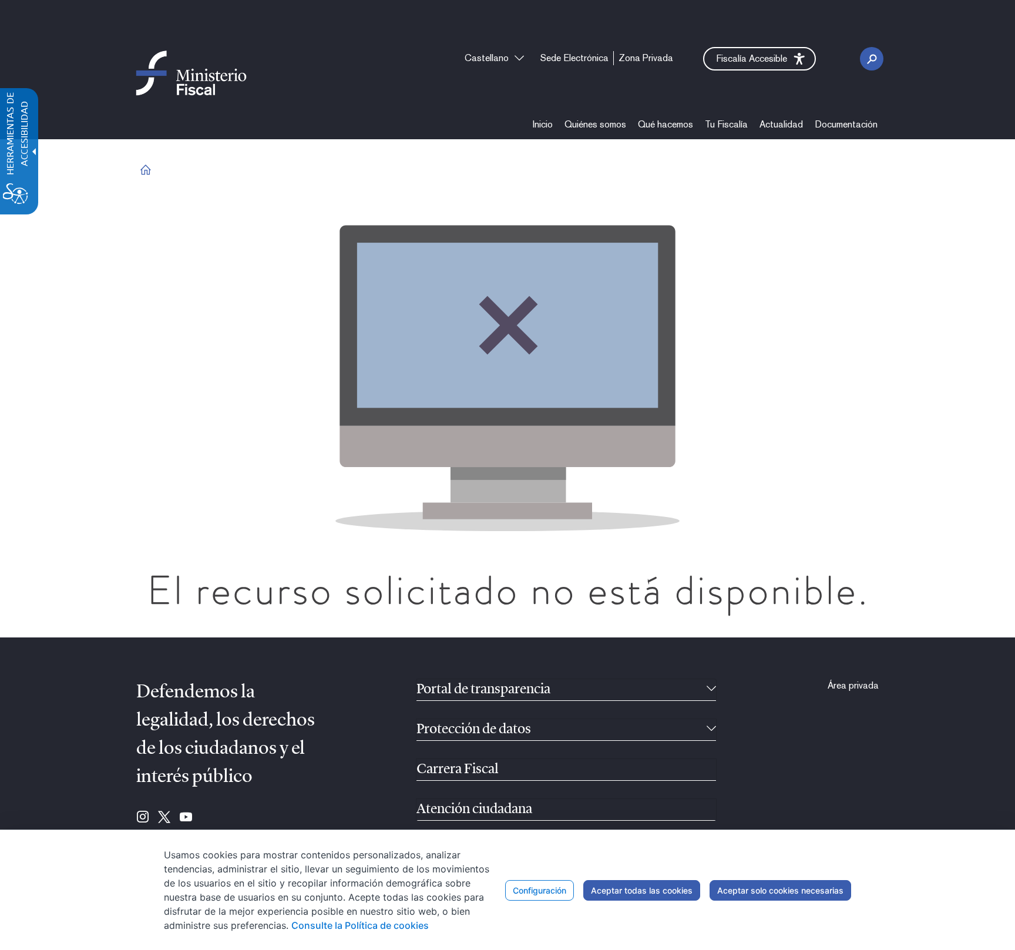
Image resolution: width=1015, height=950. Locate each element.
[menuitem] (543, 124)
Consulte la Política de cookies (360, 925)
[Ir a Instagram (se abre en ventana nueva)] (142, 818)
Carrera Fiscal (457, 770)
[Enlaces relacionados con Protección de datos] (711, 729)
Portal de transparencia (483, 690)
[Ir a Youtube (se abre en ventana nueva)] (186, 818)
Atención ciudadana (474, 810)
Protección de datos (473, 730)
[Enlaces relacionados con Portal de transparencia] (711, 689)
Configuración (539, 890)
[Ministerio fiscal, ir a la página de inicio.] (191, 72)
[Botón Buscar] (871, 59)
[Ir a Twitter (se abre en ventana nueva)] (164, 818)
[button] (759, 59)
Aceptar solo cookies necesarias (780, 890)
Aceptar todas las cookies (642, 890)
